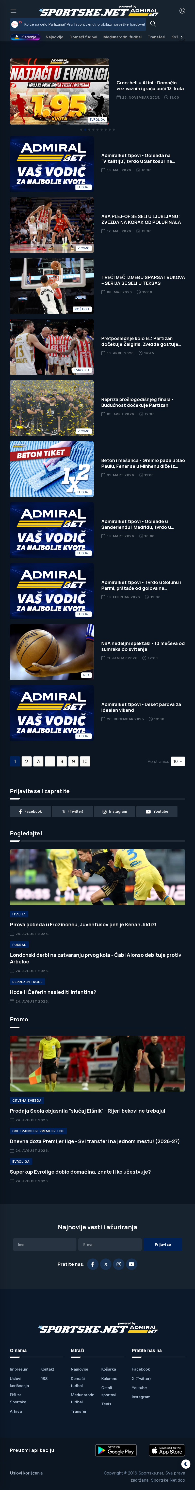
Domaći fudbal (83, 37)
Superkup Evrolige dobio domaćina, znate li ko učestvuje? (80, 1171)
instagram (118, 811)
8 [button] (61, 761)
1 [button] (15, 761)
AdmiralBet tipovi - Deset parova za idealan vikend (141, 707)
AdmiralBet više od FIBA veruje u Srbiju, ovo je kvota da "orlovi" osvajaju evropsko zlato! (150, 91)
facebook (33, 811)
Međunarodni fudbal (122, 37)
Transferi (156, 37)
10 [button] (85, 761)
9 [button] (73, 761)
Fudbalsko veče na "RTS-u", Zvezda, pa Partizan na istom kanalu (79, 24)
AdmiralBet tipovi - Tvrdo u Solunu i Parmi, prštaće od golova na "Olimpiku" (141, 588)
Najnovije (54, 37)
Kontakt (47, 1369)
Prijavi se (163, 1244)
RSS (44, 1378)
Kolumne (109, 1378)
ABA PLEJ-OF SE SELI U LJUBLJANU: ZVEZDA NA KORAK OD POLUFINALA (141, 219)
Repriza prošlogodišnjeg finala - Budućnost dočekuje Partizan (137, 402)
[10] (14, 24)
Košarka (108, 1369)
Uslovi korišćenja (26, 1473)
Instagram (141, 1396)
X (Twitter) (141, 1378)
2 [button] (26, 761)
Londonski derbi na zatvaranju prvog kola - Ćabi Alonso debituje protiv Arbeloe (95, 958)
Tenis (106, 1404)
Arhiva (16, 1411)
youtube (160, 811)
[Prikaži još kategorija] (181, 37)
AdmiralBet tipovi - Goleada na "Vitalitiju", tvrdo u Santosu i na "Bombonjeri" (136, 161)
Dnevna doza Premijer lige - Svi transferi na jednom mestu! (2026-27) (95, 1141)
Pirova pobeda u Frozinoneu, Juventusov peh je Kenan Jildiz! (83, 924)
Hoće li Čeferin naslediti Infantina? (53, 992)
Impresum (19, 1369)
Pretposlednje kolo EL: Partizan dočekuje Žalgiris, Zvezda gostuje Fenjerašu (139, 344)
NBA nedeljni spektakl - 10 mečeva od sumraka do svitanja (143, 646)
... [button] (50, 761)
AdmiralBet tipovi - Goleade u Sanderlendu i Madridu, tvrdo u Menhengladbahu (136, 527)
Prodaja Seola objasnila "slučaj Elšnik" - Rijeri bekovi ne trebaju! (88, 1110)
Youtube (139, 1387)
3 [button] (38, 761)
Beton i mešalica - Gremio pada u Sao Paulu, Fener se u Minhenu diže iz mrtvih (143, 466)
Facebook (141, 1369)
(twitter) (75, 811)
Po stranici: (158, 761)
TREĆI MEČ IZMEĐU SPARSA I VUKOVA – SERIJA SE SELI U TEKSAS (143, 280)
